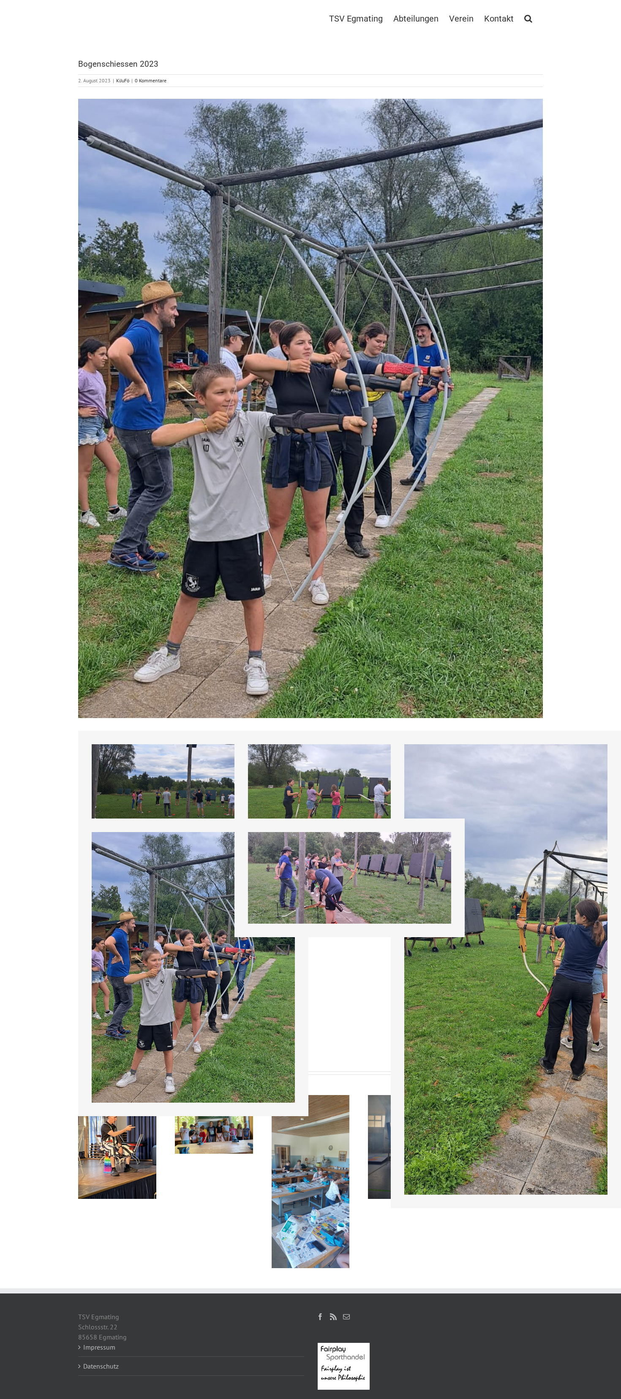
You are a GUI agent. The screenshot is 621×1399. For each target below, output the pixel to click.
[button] (528, 17)
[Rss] (333, 1316)
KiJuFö (122, 80)
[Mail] (346, 1316)
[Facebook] (320, 1316)
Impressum (99, 1347)
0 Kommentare (150, 80)
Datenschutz (101, 1366)
